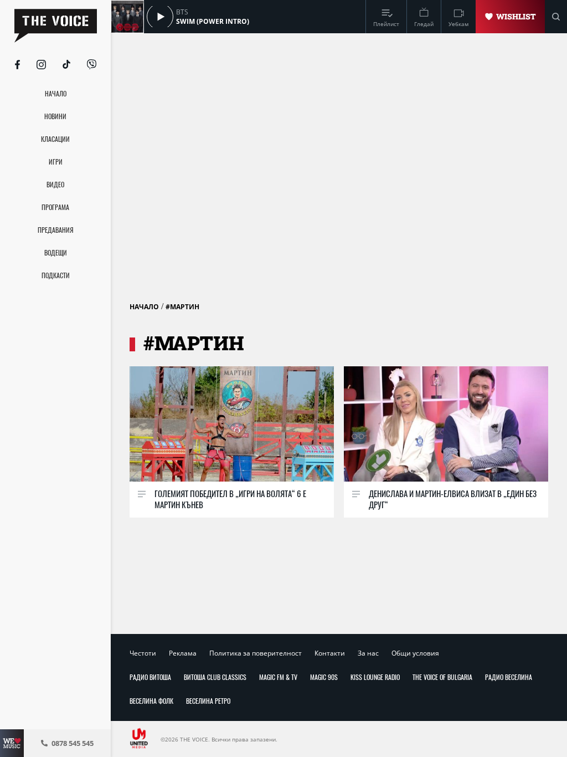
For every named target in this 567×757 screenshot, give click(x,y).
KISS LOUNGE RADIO (375, 677)
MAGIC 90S (324, 677)
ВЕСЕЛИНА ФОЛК (151, 700)
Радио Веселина (508, 677)
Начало (144, 306)
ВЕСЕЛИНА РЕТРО (208, 700)
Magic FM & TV (278, 677)
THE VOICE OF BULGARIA (442, 677)
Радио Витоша (150, 677)
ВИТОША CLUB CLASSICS (215, 677)
